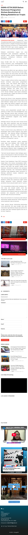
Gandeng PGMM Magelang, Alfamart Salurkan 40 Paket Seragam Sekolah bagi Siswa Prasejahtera (17, 367)
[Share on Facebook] (2, 21)
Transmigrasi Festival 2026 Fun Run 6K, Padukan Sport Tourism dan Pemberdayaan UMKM (18, 348)
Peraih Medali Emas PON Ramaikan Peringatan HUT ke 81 (18, 262)
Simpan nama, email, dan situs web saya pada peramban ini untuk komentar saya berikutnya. (12, 336)
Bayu (13, 264)
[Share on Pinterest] (9, 21)
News (2, 5)
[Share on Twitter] (4, 21)
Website (3, 328)
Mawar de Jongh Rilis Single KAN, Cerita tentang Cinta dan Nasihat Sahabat (19, 282)
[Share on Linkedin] (11, 21)
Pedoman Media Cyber (12, 526)
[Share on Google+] (6, 21)
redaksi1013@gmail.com (12, 522)
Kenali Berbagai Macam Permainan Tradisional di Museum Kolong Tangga (19, 358)
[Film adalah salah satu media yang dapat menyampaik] (14, 460)
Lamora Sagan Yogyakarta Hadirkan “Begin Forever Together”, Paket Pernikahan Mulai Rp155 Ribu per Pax (17, 273)
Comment (3, 302)
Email (2, 324)
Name (2, 319)
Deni (6, 17)
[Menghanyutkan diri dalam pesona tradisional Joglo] (14, 487)
